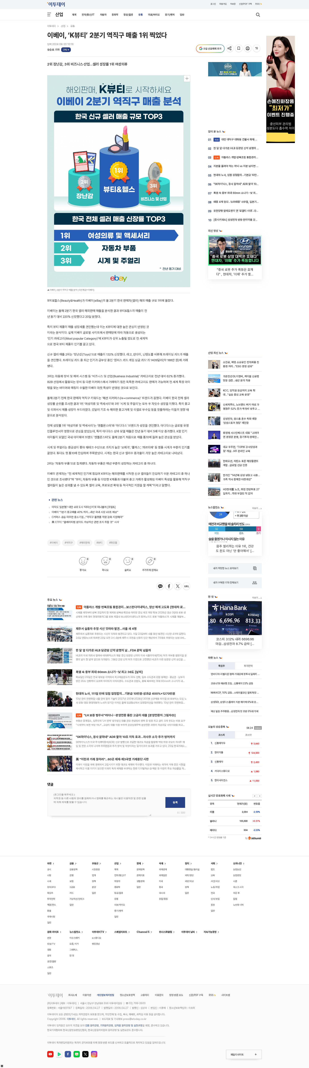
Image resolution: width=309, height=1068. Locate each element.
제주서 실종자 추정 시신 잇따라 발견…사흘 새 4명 (106, 628)
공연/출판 (51, 961)
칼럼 (235, 899)
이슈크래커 (74, 938)
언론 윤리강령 (92, 1025)
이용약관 (87, 995)
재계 (74, 14)
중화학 (115, 14)
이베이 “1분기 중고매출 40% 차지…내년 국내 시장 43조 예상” (85, 512)
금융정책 (73, 869)
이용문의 (159, 995)
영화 (49, 949)
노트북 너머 (238, 904)
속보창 (233, 4)
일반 (182, 14)
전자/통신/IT (88, 14)
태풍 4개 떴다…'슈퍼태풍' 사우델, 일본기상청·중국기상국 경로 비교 (249, 201)
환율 (49, 910)
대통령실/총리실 (192, 869)
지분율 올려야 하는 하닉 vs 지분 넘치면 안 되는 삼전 (241, 166)
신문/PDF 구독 (245, 4)
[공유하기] (230, 49)
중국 (161, 887)
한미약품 (219, 752)
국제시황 (51, 916)
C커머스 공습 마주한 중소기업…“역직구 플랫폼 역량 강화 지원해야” (87, 517)
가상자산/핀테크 (77, 899)
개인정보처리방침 (105, 995)
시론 (235, 881)
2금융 (72, 887)
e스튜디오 (96, 938)
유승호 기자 (53, 49)
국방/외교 (189, 881)
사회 (213, 863)
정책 (94, 881)
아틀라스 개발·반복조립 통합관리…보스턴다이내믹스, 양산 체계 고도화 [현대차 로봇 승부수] (136, 607)
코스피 (221, 734)
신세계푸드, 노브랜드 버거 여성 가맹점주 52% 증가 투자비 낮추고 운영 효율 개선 (241, 409)
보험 (71, 881)
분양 (94, 887)
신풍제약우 (220, 743)
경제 (139, 863)
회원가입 (223, 4)
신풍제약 (219, 761)
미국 (161, 881)
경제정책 (140, 869)
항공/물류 (128, 14)
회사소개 (72, 995)
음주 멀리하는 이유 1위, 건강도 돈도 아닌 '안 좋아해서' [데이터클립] (235, 550)
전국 (213, 893)
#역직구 (69, 542)
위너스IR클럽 (165, 931)
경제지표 (140, 875)
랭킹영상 (96, 943)
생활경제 (140, 881)
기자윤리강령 (106, 1025)
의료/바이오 (154, 14)
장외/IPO (51, 887)
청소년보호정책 (127, 995)
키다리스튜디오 (222, 771)
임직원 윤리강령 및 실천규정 (128, 1025)
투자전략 (248, 665)
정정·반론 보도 (176, 995)
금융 (72, 863)
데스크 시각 (238, 887)
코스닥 (248, 734)
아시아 (162, 893)
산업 (59, 14)
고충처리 (145, 995)
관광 (49, 938)
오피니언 (237, 863)
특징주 (221, 665)
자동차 (103, 14)
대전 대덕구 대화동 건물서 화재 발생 (237, 139)
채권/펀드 (51, 904)
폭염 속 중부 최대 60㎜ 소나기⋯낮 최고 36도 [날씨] (109, 672)
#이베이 (54, 542)
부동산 (95, 863)
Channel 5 (143, 931)
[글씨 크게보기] (257, 49)
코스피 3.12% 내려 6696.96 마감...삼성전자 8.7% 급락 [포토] (235, 643)
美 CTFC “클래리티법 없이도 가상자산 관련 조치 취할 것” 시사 (85, 522)
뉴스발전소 (75, 931)
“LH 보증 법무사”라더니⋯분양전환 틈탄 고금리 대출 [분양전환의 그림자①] (126, 715)
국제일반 (163, 875)
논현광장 (237, 875)
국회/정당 (189, 875)
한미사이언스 (221, 780)
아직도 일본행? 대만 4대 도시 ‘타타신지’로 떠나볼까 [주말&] (84, 507)
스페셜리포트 (120, 931)
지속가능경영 (210, 931)
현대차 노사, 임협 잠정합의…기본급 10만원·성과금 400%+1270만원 (250, 175)
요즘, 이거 (74, 943)
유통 (140, 14)
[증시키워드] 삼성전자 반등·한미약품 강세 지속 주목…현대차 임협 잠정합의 (253, 219)
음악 (49, 955)
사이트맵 (225, 995)
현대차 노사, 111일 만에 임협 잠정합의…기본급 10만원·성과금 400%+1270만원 (125, 693)
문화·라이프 (53, 931)
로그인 (213, 4)
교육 (213, 875)
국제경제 (163, 869)
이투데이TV (98, 931)
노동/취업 (215, 887)
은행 (71, 875)
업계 (94, 875)
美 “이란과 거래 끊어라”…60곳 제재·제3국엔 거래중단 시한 (112, 759)
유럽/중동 (163, 899)
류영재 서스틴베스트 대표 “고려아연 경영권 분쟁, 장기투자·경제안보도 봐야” (241, 437)
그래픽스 (73, 949)
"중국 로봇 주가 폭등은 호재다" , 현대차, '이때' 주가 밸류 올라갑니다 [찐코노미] (235, 274)
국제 (161, 863)
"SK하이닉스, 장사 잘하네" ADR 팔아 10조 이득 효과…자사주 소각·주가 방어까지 (125, 737)
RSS (257, 4)
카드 (71, 893)
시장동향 (96, 869)
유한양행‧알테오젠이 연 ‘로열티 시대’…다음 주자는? (241, 210)
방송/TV (51, 943)
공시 (49, 869)
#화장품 (113, 542)
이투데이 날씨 (188, 931)
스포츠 (50, 967)
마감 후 (236, 893)
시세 (49, 881)
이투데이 (51, 26)
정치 (187, 863)
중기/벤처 (170, 14)
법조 (213, 869)
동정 (213, 904)
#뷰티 (99, 542)
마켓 (49, 863)
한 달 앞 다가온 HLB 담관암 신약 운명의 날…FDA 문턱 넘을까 (113, 650)
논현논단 (237, 869)
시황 (49, 875)
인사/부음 (215, 899)
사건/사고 (215, 881)
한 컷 (72, 955)
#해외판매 (85, 542)
